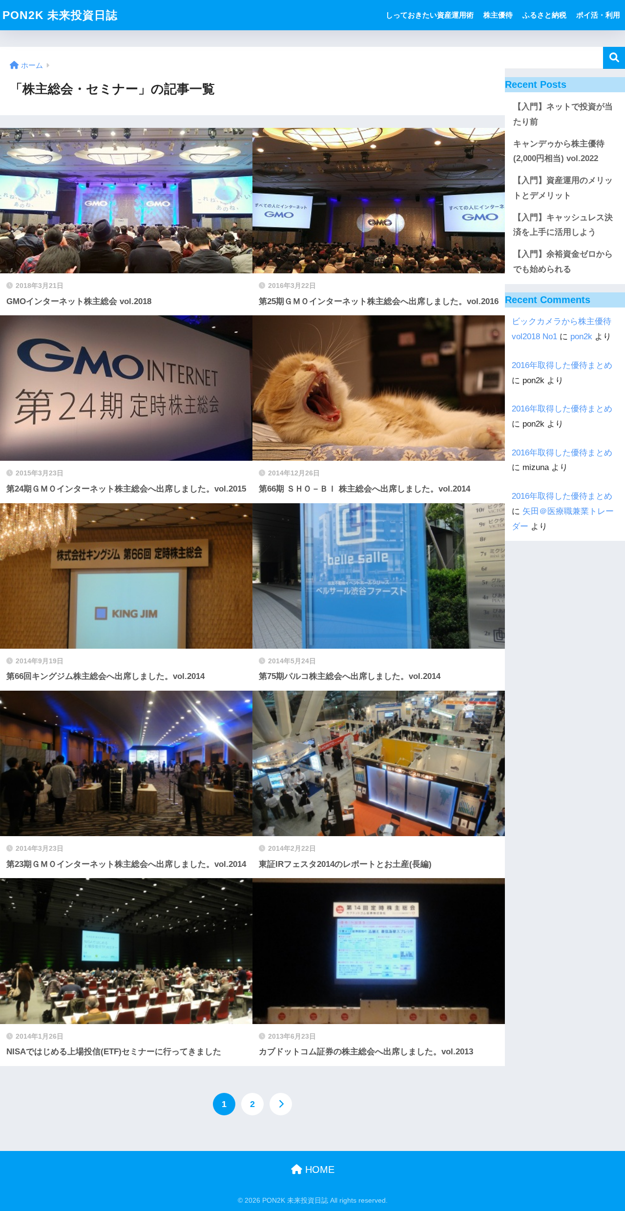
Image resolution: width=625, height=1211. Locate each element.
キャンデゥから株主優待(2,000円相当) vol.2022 (558, 151)
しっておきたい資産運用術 (430, 15)
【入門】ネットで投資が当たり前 (563, 114)
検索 (614, 58)
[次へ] (281, 1104)
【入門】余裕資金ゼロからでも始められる (563, 261)
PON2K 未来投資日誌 (60, 15)
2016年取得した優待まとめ (562, 365)
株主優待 (498, 15)
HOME (318, 1169)
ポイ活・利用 (598, 15)
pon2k (581, 336)
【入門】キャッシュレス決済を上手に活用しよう (563, 225)
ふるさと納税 (544, 15)
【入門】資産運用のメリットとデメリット (563, 188)
